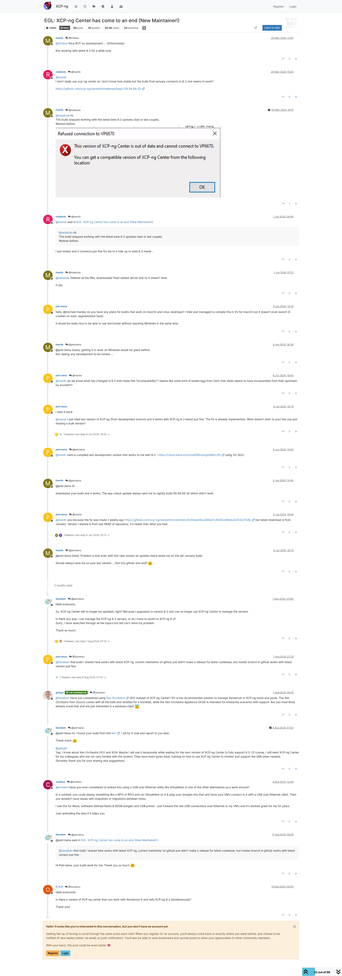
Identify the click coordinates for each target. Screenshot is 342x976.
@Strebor (73, 37)
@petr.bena (74, 344)
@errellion (76, 781)
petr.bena (61, 306)
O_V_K (59, 886)
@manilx (76, 71)
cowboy (60, 781)
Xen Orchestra (115, 698)
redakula (61, 71)
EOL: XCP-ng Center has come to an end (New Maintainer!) (114, 222)
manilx (59, 37)
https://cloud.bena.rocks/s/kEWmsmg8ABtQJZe (189, 455)
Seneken (61, 598)
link (114, 733)
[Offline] (49, 601)
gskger (60, 692)
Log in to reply (272, 27)
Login (65, 953)
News (66, 28)
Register (53, 953)
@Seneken (78, 656)
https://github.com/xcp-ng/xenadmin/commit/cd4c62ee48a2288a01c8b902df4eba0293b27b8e (188, 519)
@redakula (74, 110)
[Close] (294, 926)
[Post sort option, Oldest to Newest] (256, 27)
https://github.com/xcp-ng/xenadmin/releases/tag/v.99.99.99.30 (98, 88)
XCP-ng (62, 6)
